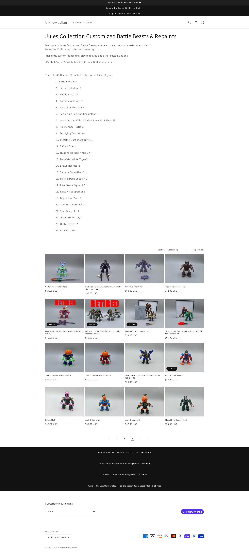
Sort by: (161, 249)
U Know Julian (56, 547)
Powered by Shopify (69, 547)
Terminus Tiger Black (134, 287)
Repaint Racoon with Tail (175, 287)
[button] (189, 22)
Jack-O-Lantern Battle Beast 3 (98, 375)
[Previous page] (101, 438)
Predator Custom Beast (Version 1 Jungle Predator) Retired (102, 332)
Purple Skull (50, 420)
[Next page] (148, 438)
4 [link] (132, 438)
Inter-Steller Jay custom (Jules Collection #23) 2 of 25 (142, 376)
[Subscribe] (94, 511)
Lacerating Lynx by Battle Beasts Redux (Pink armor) (64, 332)
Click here (146, 452)
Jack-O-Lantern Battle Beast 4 (58, 375)
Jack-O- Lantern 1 (92, 420)
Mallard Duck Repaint (174, 375)
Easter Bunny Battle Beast (56, 287)
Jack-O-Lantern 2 (132, 420)
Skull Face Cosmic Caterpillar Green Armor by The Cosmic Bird (184, 332)
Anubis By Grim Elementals (136, 331)
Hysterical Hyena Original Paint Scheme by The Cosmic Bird (103, 288)
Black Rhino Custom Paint (176, 420)
